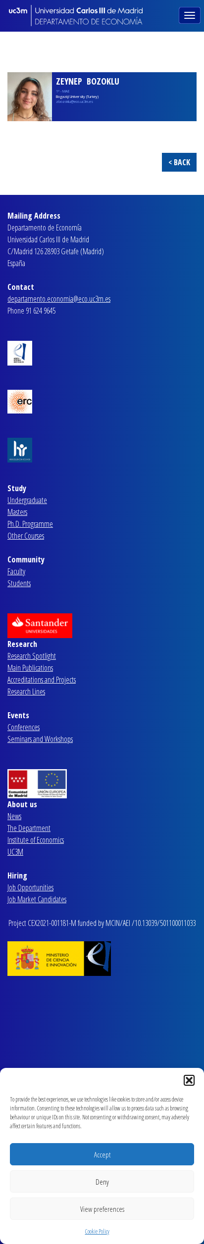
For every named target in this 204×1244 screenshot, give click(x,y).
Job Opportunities (30, 887)
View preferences (102, 1209)
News (14, 816)
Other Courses (25, 535)
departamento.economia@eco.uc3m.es (58, 298)
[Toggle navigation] (190, 14)
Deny (102, 1182)
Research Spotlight (31, 655)
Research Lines (26, 691)
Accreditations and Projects (41, 679)
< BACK (179, 162)
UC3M (15, 851)
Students (19, 583)
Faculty (16, 571)
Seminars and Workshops (40, 739)
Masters (17, 512)
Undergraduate (27, 500)
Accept (102, 1154)
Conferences (23, 727)
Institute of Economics (35, 839)
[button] (189, 1080)
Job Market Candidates (36, 899)
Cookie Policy (97, 1231)
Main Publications (30, 667)
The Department (29, 828)
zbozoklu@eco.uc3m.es (74, 101)
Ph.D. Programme (30, 523)
